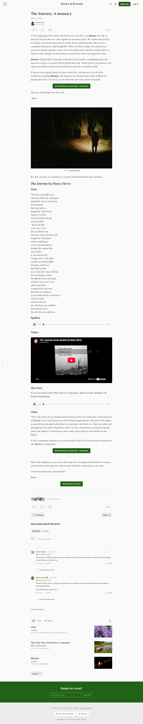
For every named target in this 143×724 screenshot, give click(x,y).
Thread (36, 420)
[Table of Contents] (2, 362)
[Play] (34, 324)
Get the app (82, 714)
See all (35, 674)
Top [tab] (33, 621)
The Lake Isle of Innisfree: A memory (50, 642)
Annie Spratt (75, 170)
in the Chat (46, 420)
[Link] (27, 183)
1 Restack (57, 499)
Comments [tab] (36, 531)
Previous (39, 515)
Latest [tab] (39, 621)
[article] (71, 631)
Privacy (69, 708)
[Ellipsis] (111, 551)
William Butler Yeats (38, 646)
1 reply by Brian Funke (46, 570)
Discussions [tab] (48, 621)
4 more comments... (38, 609)
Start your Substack (65, 714)
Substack (60, 719)
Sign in (136, 4)
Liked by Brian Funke (44, 554)
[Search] (110, 4)
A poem (34, 630)
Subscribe (124, 4)
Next (105, 515)
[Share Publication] (115, 4)
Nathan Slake (41, 577)
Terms (76, 708)
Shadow (35, 658)
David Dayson (41, 552)
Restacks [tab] (45, 531)
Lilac (33, 627)
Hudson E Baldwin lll (60, 633)
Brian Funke (40, 22)
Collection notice (86, 708)
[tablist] (40, 531)
